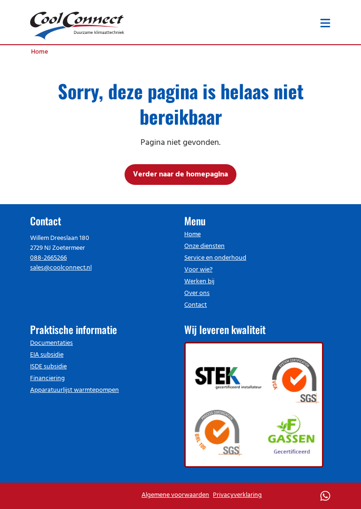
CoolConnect (77, 24)
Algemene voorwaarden (175, 495)
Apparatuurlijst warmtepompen (74, 390)
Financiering (47, 378)
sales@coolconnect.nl (61, 267)
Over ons (197, 293)
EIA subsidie (46, 355)
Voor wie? (198, 269)
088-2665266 (48, 258)
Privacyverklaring (237, 495)
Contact (195, 305)
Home (192, 234)
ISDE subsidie (48, 366)
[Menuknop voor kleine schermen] (325, 23)
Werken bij (199, 281)
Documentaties (51, 343)
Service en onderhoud (215, 258)
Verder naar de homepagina (180, 174)
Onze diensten (204, 246)
